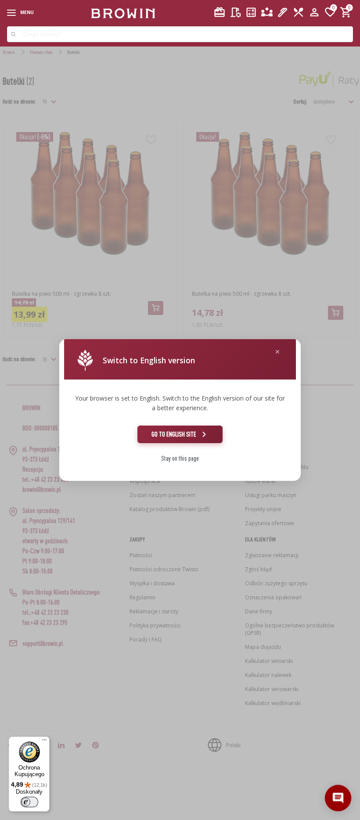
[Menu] (44, 742)
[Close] (277, 352)
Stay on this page (180, 458)
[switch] (29, 802)
